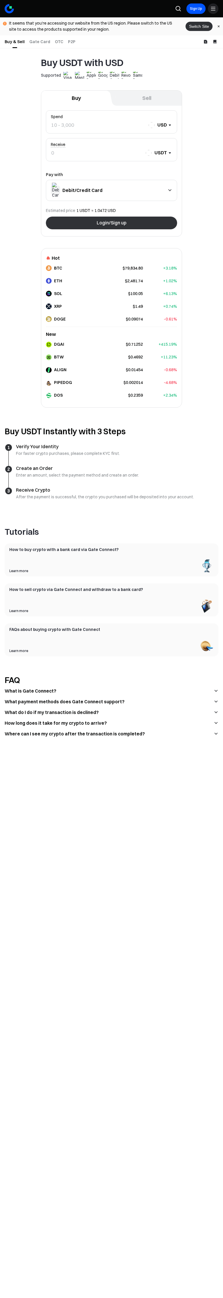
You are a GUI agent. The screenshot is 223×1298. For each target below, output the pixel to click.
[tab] (15, 41)
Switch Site (199, 26)
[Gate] (9, 8)
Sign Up (196, 8)
